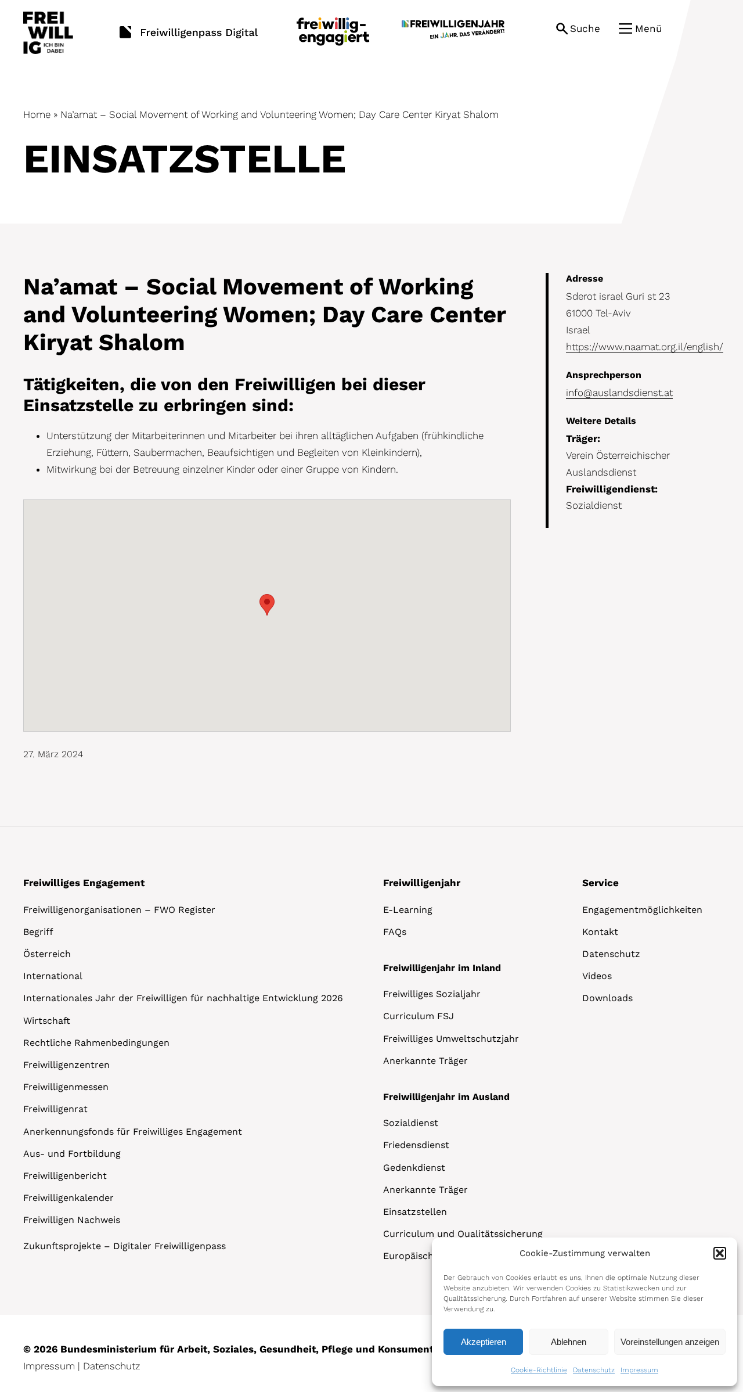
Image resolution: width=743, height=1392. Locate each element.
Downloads (607, 997)
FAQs (394, 931)
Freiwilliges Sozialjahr (432, 993)
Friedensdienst (416, 1144)
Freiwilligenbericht (65, 1175)
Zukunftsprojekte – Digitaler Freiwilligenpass (124, 1245)
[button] (720, 1253)
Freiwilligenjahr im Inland (442, 967)
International (52, 975)
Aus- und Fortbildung (72, 1153)
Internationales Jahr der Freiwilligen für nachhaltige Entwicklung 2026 (183, 997)
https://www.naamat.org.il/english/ (644, 347)
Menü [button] (648, 28)
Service (600, 883)
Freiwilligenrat (55, 1108)
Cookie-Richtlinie (539, 1370)
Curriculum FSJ (418, 1015)
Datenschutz (594, 1370)
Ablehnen (568, 1342)
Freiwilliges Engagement (84, 883)
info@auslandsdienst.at (619, 392)
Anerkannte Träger (425, 1060)
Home (37, 114)
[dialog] (584, 1312)
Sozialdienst (410, 1122)
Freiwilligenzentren (66, 1064)
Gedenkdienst (414, 1167)
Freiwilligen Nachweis (71, 1219)
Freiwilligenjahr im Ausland (446, 1096)
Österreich (47, 953)
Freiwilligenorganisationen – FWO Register (119, 909)
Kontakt (600, 931)
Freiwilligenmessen (66, 1086)
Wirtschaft (46, 1020)
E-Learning (407, 909)
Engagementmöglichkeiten (642, 909)
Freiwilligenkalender (68, 1197)
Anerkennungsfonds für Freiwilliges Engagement (132, 1131)
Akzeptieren (483, 1342)
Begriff (38, 931)
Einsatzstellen (415, 1211)
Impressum (639, 1370)
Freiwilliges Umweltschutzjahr (451, 1038)
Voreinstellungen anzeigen (670, 1342)
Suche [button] (585, 28)
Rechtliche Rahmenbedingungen (96, 1042)
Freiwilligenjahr (421, 883)
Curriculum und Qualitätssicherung (463, 1233)
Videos (597, 975)
